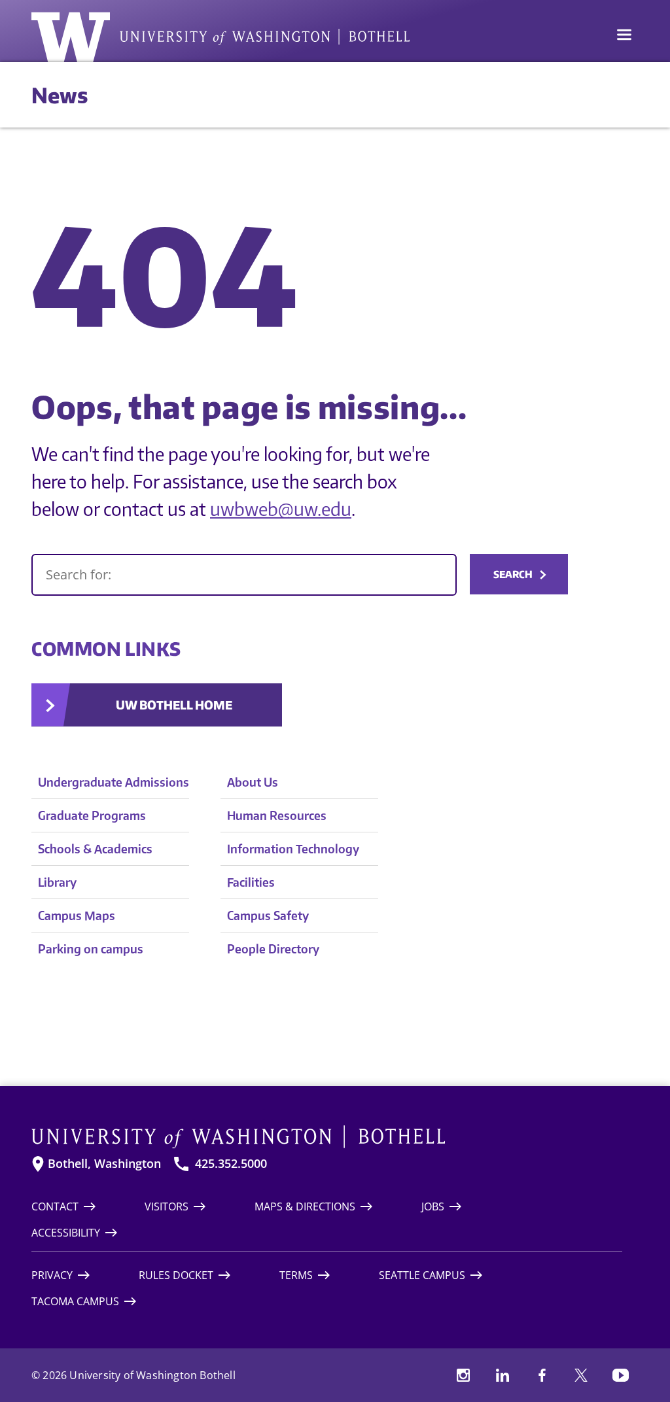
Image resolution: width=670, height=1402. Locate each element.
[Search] (244, 575)
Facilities (251, 881)
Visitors (166, 1206)
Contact (55, 1206)
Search (513, 574)
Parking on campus (90, 948)
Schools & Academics (95, 848)
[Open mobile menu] (624, 36)
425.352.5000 (231, 1163)
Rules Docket (176, 1275)
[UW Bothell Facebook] (541, 1375)
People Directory (273, 948)
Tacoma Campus (75, 1301)
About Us (252, 781)
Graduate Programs (92, 815)
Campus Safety (268, 915)
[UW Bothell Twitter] (581, 1375)
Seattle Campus (422, 1275)
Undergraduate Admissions (113, 781)
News (59, 95)
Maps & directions (305, 1206)
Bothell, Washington (104, 1163)
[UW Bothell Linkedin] (502, 1375)
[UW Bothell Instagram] (463, 1375)
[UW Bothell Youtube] (620, 1375)
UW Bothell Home (174, 704)
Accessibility (65, 1232)
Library (57, 881)
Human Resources (276, 815)
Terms (296, 1275)
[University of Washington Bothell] (220, 37)
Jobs (432, 1206)
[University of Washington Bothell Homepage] (326, 1137)
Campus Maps (76, 915)
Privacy (52, 1275)
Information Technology (293, 848)
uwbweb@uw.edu (280, 508)
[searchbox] (244, 575)
